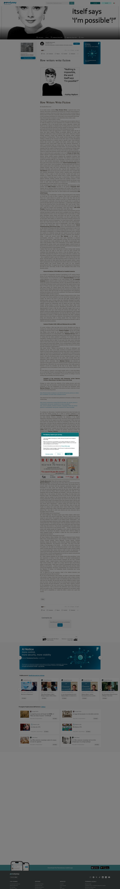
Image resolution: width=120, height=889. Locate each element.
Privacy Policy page (65, 446)
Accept (68, 454)
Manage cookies (49, 454)
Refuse (59, 454)
